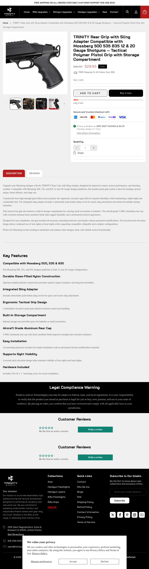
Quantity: (78, 141)
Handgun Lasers (56, 491)
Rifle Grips (53, 502)
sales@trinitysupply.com (20, 546)
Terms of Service (86, 522)
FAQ (79, 497)
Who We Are (83, 487)
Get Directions (16, 534)
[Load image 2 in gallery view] (28, 103)
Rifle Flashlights (56, 497)
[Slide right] (64, 104)
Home (5, 23)
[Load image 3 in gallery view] (41, 103)
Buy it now (126, 93)
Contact (81, 481)
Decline (105, 561)
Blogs (80, 491)
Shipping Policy (85, 502)
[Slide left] (6, 104)
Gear (50, 481)
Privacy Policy (84, 517)
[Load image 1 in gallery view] (15, 103)
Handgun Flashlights (59, 487)
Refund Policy (84, 507)
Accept (73, 561)
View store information (88, 133)
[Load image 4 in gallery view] (54, 103)
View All (52, 507)
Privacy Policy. (40, 553)
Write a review (95, 429)
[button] (41, 11)
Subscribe (119, 500)
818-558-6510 (15, 540)
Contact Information (88, 512)
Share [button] (81, 152)
